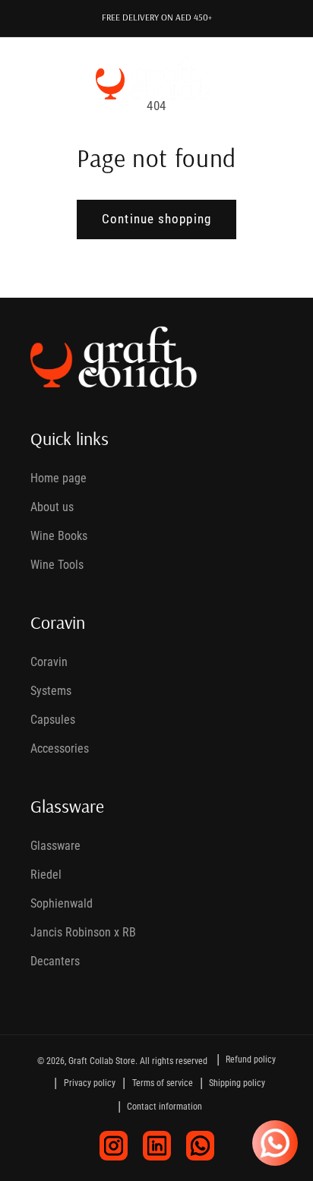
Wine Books (58, 536)
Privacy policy (89, 1083)
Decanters (55, 961)
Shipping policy (237, 1083)
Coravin (49, 662)
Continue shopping (156, 219)
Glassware (55, 845)
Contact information (164, 1106)
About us (52, 507)
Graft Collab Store (101, 1061)
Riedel (46, 874)
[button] (33, 77)
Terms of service (162, 1083)
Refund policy (251, 1059)
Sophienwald (61, 903)
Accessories (59, 748)
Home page (58, 478)
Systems (50, 691)
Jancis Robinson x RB (83, 932)
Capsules (52, 719)
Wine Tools (57, 564)
